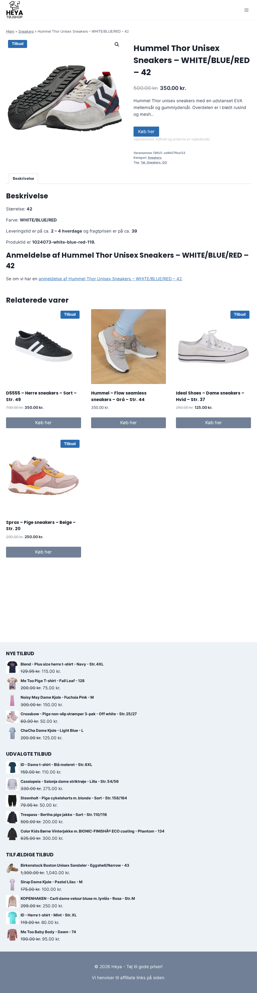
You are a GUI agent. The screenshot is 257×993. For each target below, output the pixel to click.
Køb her (146, 131)
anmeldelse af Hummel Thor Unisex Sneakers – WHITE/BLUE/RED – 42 (110, 278)
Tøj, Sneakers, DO (154, 162)
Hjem (10, 31)
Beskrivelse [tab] (23, 178)
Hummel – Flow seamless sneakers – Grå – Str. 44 (119, 396)
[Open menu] (246, 10)
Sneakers (26, 31)
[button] (116, 44)
